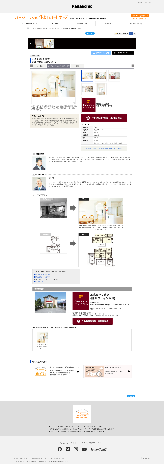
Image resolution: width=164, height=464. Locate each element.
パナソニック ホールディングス (54, 458)
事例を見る (109, 23)
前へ (31, 43)
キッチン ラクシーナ (43, 274)
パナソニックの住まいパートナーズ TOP (42, 28)
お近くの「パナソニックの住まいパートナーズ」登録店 (104, 148)
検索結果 (73, 28)
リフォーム (55, 23)
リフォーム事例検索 (62, 28)
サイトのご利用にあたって (21, 458)
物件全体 (40, 66)
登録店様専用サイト (139, 19)
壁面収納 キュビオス (43, 277)
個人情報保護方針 (37, 458)
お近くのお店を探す (136, 23)
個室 (77, 66)
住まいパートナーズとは (28, 23)
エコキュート (40, 281)
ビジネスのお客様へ (139, 16)
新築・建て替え (82, 23)
